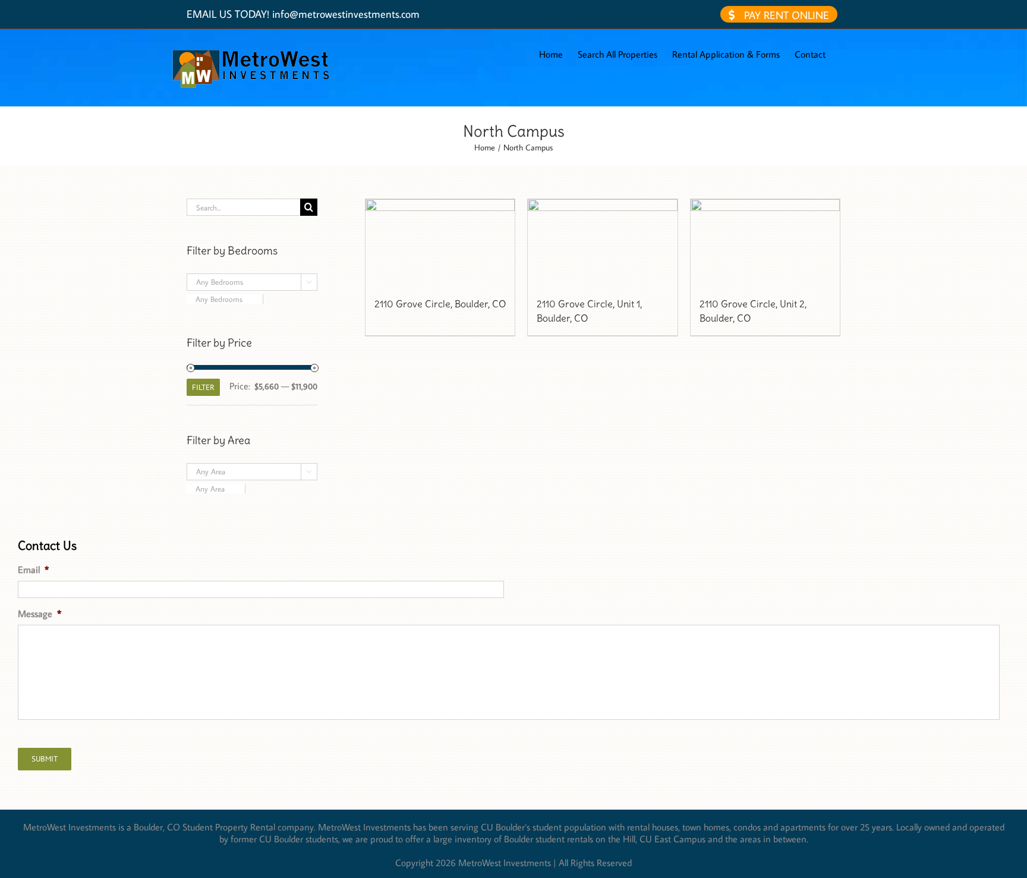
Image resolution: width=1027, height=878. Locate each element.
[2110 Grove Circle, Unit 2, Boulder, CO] (765, 242)
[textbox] (225, 299)
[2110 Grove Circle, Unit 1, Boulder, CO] (602, 242)
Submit (44, 759)
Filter (203, 387)
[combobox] (225, 299)
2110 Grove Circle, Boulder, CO (440, 304)
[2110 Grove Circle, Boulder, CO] (440, 242)
